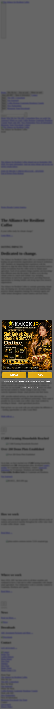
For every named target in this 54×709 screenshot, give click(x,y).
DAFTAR (14, 375)
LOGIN (40, 375)
